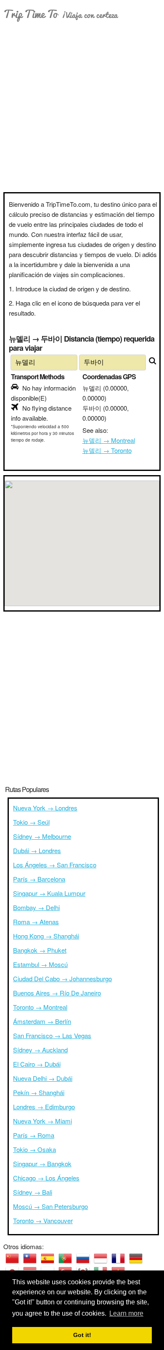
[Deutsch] (136, 1258)
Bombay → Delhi (36, 907)
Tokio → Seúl (31, 822)
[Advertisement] (82, 106)
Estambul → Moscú (40, 964)
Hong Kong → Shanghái (46, 935)
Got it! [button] (82, 1335)
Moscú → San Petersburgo (50, 1206)
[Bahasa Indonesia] (100, 1258)
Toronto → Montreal (40, 1007)
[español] (47, 1258)
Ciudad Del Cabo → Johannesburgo (62, 978)
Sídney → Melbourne (42, 836)
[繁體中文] (30, 1258)
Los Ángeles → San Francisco (54, 864)
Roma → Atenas (36, 921)
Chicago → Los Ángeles (46, 1177)
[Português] (65, 1258)
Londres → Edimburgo (44, 1106)
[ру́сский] (83, 1258)
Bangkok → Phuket (39, 950)
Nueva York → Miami (42, 1120)
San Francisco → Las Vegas (52, 1035)
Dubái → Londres (37, 850)
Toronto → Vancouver (43, 1220)
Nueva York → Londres (45, 807)
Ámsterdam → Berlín (42, 1021)
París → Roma (33, 1135)
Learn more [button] (126, 1313)
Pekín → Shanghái (38, 1092)
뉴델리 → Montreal (108, 440)
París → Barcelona (39, 878)
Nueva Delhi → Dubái (42, 1078)
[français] (118, 1258)
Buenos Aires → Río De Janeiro (57, 992)
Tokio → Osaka (34, 1149)
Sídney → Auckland (40, 1049)
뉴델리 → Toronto (107, 450)
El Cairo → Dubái (37, 1063)
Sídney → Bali (32, 1192)
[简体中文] (12, 1258)
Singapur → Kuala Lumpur (49, 893)
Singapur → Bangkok (42, 1163)
